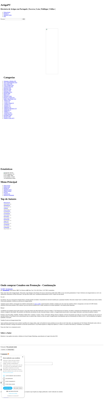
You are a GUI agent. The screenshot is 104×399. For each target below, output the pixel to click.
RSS (5, 16)
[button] (13, 391)
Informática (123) (8, 92)
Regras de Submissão (9, 195)
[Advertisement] (52, 20)
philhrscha (6, 221)
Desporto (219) (7, 88)
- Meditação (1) (7, 110)
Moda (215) (6, 95)
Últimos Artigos (7, 191)
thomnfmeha (6, 290)
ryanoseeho (6, 227)
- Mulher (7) (7, 111)
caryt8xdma (6, 224)
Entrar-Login (7, 187)
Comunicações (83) (8, 86)
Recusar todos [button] (18, 388)
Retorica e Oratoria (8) (9, 97)
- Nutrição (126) (7, 112)
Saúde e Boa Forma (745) (10, 99)
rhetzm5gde (6, 219)
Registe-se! (6, 188)
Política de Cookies (13, 393)
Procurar (6, 192)
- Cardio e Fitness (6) (9, 103)
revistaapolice (7, 211)
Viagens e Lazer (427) (9, 118)
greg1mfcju (6, 216)
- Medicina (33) (7, 107)
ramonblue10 (7, 205)
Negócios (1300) (8, 96)
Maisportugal (7, 202)
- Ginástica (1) (7, 104)
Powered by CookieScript (13, 395)
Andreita (6, 208)
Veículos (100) (7, 116)
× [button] (22, 356)
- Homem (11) (7, 105)
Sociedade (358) (7, 115)
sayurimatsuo (7, 213)
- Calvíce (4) (7, 101)
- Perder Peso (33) (8, 114)
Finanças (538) (7, 90)
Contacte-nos (7, 193)
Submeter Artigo (8, 15)
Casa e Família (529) (9, 85)
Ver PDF (3, 289)
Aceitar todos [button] (7, 388)
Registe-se (6, 13)
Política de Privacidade (8, 372)
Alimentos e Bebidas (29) (10, 81)
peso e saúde (38, 303)
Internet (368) (7, 93)
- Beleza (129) (7, 100)
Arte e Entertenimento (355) (10, 82)
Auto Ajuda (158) (8, 84)
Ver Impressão (9, 289)
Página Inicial (7, 12)
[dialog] (13, 376)
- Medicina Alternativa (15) (10, 108)
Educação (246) (7, 89)
